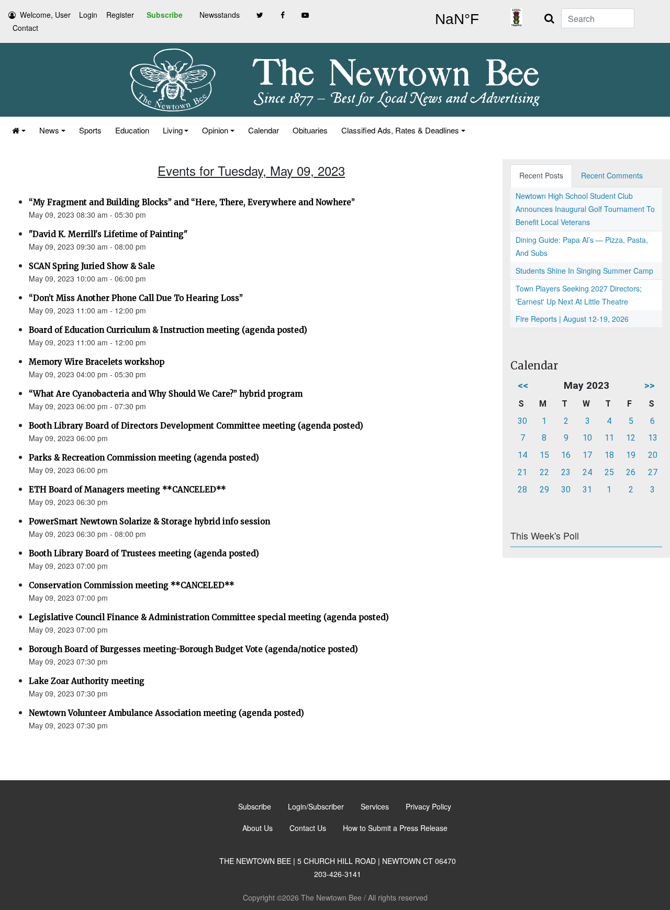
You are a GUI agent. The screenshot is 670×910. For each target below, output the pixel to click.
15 (544, 455)
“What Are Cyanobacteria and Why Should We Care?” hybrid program (166, 394)
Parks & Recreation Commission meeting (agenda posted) (144, 458)
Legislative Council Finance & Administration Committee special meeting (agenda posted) (209, 617)
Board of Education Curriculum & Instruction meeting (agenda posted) (168, 330)
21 (522, 472)
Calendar (263, 130)
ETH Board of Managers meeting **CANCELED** (127, 490)
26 (630, 472)
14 (522, 455)
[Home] (19, 130)
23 (566, 472)
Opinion (215, 130)
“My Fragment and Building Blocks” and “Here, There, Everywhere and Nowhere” (192, 202)
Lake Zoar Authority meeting (86, 681)
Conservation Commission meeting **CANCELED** (131, 585)
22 (544, 472)
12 (630, 438)
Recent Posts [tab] (541, 175)
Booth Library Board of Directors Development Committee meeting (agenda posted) (196, 426)
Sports (90, 130)
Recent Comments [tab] (612, 175)
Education (132, 130)
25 (609, 472)
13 (652, 438)
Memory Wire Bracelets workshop (96, 362)
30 (522, 421)
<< (523, 385)
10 (587, 438)
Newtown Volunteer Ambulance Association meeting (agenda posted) (166, 713)
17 (587, 455)
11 (609, 438)
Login (88, 14)
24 (587, 472)
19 (630, 455)
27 (652, 472)
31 (587, 490)
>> (649, 385)
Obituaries (310, 130)
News (49, 130)
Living (173, 130)
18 (609, 455)
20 (652, 455)
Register (120, 14)
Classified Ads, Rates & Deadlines (400, 130)
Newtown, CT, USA (457, 19)
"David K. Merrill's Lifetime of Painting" (108, 234)
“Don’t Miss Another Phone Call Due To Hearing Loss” (136, 298)
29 (544, 490)
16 (566, 455)
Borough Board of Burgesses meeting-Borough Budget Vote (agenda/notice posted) (193, 649)
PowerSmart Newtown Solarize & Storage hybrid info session (149, 521)
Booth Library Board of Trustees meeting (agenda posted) (144, 553)
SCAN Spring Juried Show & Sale (92, 266)
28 (522, 490)
